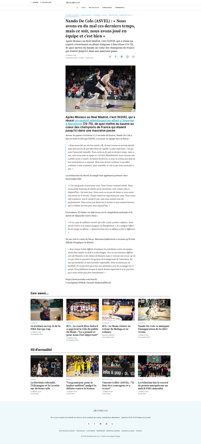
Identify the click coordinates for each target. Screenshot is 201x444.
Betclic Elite (94, 7)
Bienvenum (81, 430)
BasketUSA (101, 430)
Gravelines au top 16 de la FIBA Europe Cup (45, 328)
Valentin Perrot (108, 335)
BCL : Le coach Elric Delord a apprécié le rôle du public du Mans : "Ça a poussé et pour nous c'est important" (82, 331)
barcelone (113, 15)
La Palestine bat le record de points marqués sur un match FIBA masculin (153, 385)
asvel (104, 15)
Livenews (96, 15)
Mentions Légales (113, 430)
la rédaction (71, 55)
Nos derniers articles (67, 430)
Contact (139, 430)
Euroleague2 (86, 15)
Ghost (112, 436)
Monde (33, 379)
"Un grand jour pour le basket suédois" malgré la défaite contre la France (81, 385)
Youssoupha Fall (72, 17)
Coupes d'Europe (72, 15)
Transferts (119, 7)
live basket (91, 430)
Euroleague (107, 7)
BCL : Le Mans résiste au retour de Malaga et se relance (116, 329)
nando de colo (125, 15)
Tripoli (118, 436)
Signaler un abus (128, 430)
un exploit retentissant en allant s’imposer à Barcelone (100, 122)
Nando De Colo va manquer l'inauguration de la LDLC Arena (154, 329)
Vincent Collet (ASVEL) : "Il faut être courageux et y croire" (118, 385)
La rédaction (36, 391)
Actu (84, 7)
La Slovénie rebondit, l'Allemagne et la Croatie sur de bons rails (45, 385)
